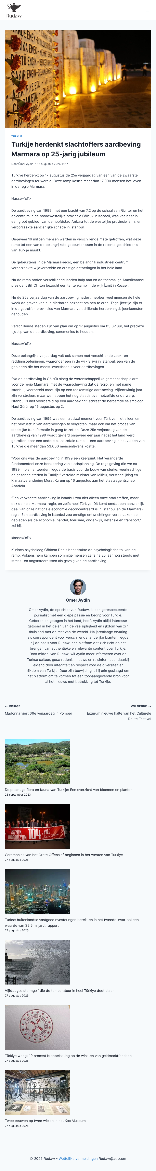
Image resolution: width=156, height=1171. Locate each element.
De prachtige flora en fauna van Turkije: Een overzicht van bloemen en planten (68, 790)
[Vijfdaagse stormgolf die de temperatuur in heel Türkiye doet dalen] (78, 962)
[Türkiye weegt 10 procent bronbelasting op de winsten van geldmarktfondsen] (78, 1027)
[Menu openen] (147, 10)
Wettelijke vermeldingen (78, 1159)
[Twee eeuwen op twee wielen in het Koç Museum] (78, 1092)
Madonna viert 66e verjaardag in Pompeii (39, 710)
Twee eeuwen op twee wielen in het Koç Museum (45, 1121)
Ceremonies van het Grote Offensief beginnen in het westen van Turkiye (64, 855)
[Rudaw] (14, 10)
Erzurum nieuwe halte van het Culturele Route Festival (119, 713)
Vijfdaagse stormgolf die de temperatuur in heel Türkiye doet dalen (60, 991)
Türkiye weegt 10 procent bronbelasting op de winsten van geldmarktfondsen (68, 1056)
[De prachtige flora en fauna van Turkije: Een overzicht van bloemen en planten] (78, 761)
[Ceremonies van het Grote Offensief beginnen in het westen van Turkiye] (78, 826)
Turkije (16, 136)
